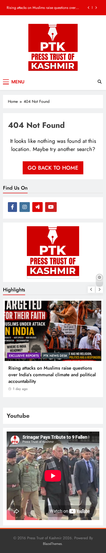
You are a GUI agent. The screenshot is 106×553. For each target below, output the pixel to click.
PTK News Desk (55, 355)
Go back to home (53, 168)
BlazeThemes (52, 543)
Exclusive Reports (24, 355)
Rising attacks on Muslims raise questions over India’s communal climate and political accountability (41, 7)
